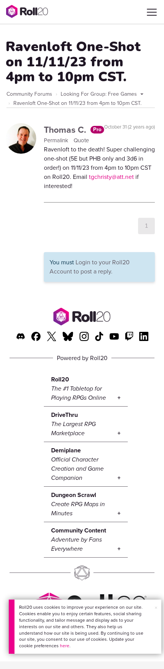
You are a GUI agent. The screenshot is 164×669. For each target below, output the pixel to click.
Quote (81, 140)
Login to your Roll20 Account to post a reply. (90, 267)
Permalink (57, 140)
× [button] (156, 607)
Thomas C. (66, 129)
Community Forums (29, 94)
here (64, 645)
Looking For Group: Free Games (99, 94)
